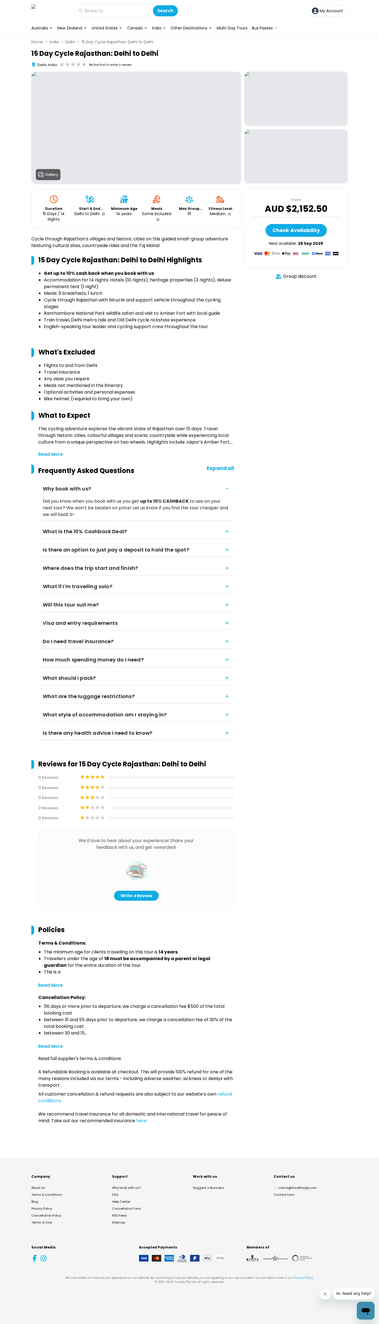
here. (141, 1120)
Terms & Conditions (46, 1194)
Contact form (284, 1194)
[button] (102, 214)
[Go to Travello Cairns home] (50, 10)
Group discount (300, 276)
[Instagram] (43, 1258)
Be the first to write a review (110, 64)
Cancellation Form (126, 1208)
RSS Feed (119, 1215)
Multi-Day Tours (232, 28)
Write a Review (136, 895)
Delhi (70, 42)
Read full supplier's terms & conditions (79, 1058)
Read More (50, 454)
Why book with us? (126, 1187)
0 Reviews (48, 777)
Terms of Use (41, 1222)
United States (105, 28)
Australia (39, 28)
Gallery (51, 174)
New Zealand (69, 28)
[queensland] (302, 1258)
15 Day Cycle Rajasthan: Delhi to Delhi (117, 42)
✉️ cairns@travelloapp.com (295, 1187)
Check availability (296, 230)
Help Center (121, 1201)
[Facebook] (34, 1258)
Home (37, 42)
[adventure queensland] (275, 1258)
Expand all (220, 468)
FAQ (115, 1194)
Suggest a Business (208, 1187)
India (156, 28)
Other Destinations (189, 28)
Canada (135, 28)
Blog (34, 1201)
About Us (38, 1187)
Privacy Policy (41, 1208)
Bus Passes (262, 28)
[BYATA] (253, 1258)
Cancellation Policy (46, 1215)
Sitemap (118, 1222)
